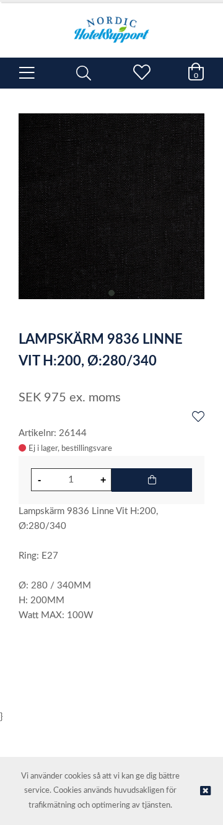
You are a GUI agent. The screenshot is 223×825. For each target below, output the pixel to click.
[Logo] (111, 23)
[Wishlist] (198, 417)
